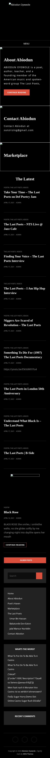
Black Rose (11, 512)
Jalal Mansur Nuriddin (19, 628)
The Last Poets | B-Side (19, 453)
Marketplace (14, 608)
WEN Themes (28, 754)
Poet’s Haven (14, 603)
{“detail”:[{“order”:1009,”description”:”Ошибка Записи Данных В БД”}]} (25, 678)
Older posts (26, 560)
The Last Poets (16, 187)
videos (25, 187)
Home (11, 593)
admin (18, 202)
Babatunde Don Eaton (20, 623)
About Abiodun (15, 598)
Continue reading (18, 93)
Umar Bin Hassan (17, 618)
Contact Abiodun (16, 633)
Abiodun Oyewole (28, 751)
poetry (6, 187)
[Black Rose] (25, 488)
